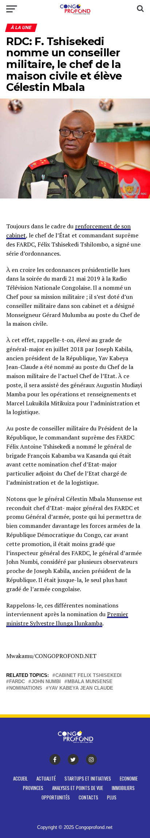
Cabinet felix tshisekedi (88, 675)
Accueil (20, 778)
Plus (112, 797)
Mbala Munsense (89, 681)
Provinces (33, 788)
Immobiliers (123, 788)
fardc (17, 681)
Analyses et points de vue (77, 788)
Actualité (46, 778)
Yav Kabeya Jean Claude (81, 688)
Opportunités (56, 797)
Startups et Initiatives (87, 778)
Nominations (25, 688)
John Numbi (46, 681)
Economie (129, 778)
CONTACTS (88, 797)
